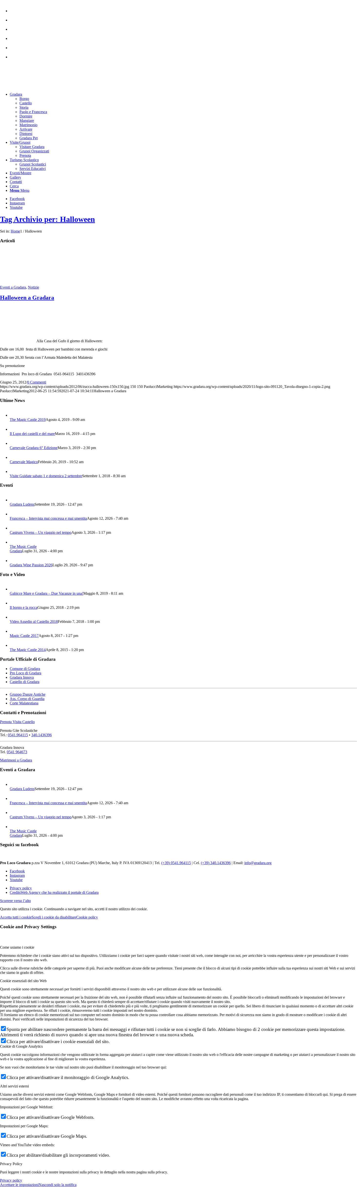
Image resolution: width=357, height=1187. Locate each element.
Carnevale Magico (24, 462)
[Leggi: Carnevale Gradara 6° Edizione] (14, 443)
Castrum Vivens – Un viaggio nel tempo (40, 532)
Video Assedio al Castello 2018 (34, 621)
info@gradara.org (258, 863)
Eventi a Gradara (13, 287)
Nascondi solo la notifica (57, 1185)
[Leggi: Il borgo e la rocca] (14, 603)
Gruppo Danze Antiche (27, 694)
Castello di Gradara (24, 682)
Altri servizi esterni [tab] (14, 1086)
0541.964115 (18, 735)
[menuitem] (183, 8)
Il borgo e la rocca (23, 607)
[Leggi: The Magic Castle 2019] (14, 415)
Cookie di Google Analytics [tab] (21, 1046)
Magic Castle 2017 (24, 636)
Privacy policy (11, 1180)
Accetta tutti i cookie (16, 917)
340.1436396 (41, 735)
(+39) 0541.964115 (176, 863)
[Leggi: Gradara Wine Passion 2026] (14, 561)
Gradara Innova (22, 677)
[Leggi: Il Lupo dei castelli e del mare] (14, 429)
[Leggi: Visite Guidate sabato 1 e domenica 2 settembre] (14, 471)
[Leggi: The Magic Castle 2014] (14, 645)
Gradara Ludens (22, 504)
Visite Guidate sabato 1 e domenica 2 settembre (46, 476)
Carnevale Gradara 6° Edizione (34, 448)
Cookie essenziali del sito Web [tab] (23, 981)
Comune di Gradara (25, 669)
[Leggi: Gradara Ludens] (14, 500)
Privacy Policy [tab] (11, 1164)
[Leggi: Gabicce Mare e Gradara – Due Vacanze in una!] (14, 589)
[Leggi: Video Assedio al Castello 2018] (14, 617)
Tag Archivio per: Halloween (47, 219)
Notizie (33, 287)
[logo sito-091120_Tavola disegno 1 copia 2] (36, 86)
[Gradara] (18, 283)
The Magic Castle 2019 (28, 420)
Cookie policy (87, 917)
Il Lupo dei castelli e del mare (32, 434)
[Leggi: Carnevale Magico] (14, 457)
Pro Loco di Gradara (25, 673)
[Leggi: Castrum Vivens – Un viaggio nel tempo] (14, 528)
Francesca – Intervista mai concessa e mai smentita (48, 518)
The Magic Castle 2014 (28, 650)
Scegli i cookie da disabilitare (54, 917)
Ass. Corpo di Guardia (27, 699)
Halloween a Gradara (27, 297)
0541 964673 (17, 752)
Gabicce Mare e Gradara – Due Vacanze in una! (46, 593)
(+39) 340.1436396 (216, 863)
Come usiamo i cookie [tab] (17, 947)
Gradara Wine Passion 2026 (31, 565)
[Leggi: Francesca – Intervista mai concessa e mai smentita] (14, 514)
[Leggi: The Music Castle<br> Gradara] (14, 542)
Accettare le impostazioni (19, 1185)
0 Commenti (36, 382)
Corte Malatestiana (24, 703)
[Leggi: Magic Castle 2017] (14, 631)
